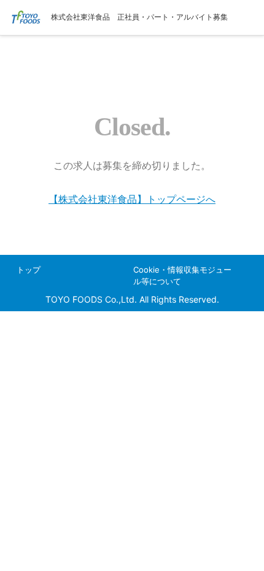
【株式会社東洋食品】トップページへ (132, 199)
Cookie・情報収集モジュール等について (182, 275)
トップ (29, 269)
